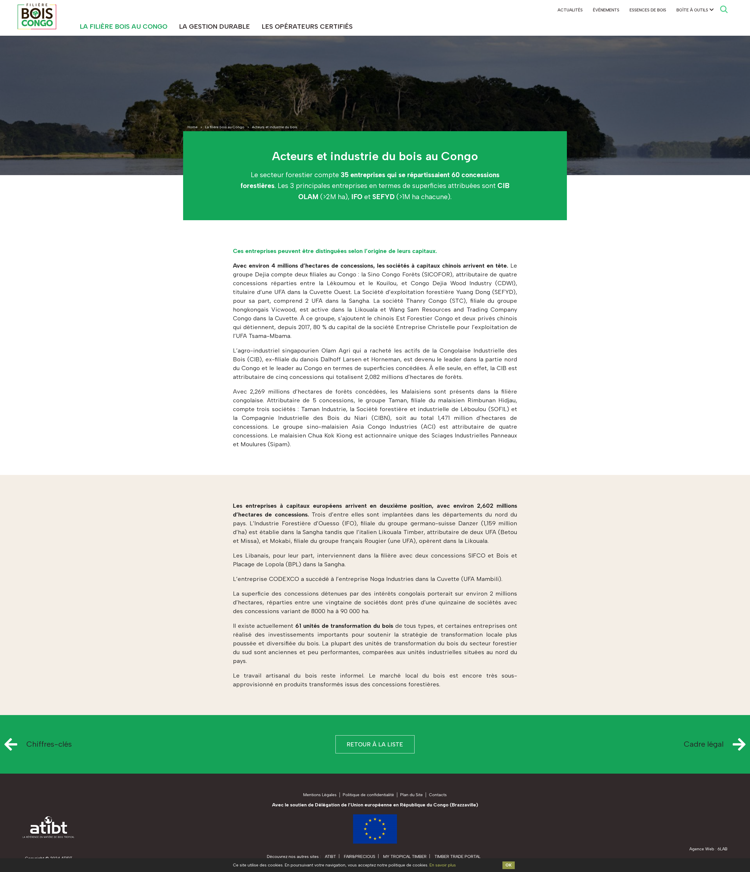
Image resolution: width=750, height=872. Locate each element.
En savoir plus (442, 865)
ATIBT (330, 856)
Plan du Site (411, 794)
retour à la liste (375, 744)
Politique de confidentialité (368, 794)
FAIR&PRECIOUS (359, 856)
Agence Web (701, 849)
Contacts (438, 794)
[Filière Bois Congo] (37, 16)
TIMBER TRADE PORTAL (457, 856)
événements (606, 10)
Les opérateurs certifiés (307, 26)
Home (192, 127)
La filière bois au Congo (123, 26)
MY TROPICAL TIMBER (405, 856)
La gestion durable (214, 26)
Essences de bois (648, 10)
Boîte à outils (692, 10)
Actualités (570, 10)
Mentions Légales (320, 794)
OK (508, 865)
